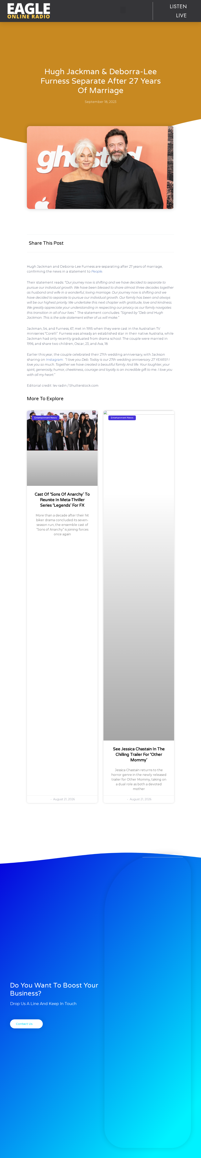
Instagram (54, 360)
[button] (123, 10)
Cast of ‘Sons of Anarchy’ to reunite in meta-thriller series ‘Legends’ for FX (62, 500)
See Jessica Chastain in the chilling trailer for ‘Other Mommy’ (139, 755)
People (96, 271)
